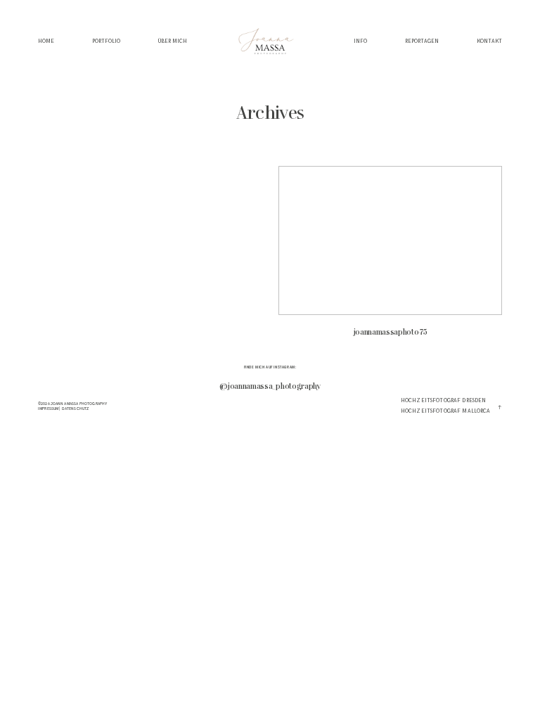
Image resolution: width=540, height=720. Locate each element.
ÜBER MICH (172, 41)
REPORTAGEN (422, 41)
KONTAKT (489, 41)
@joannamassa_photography (269, 387)
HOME (46, 41)
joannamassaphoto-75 (390, 257)
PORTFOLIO (106, 41)
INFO (360, 41)
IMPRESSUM (48, 408)
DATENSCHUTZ (75, 408)
